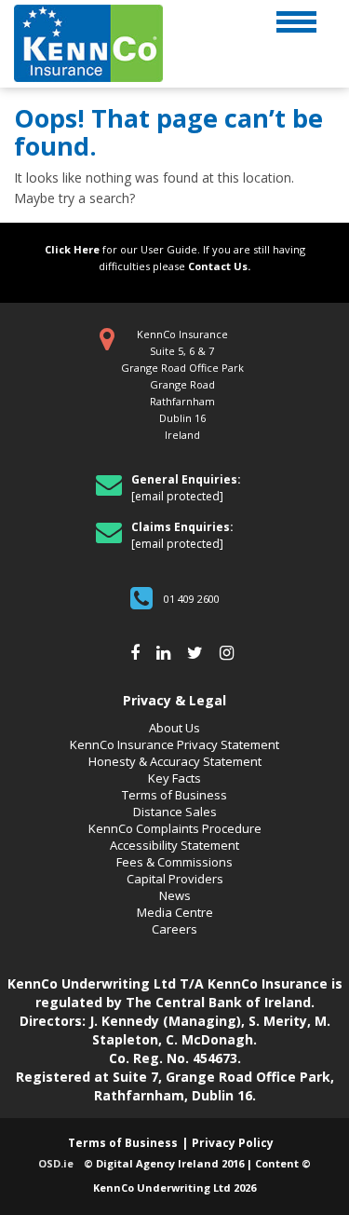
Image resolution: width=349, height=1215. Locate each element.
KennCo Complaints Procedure (175, 828)
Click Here (72, 249)
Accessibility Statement (174, 845)
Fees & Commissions (174, 861)
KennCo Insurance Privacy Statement (174, 744)
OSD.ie (56, 1163)
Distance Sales (175, 811)
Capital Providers (175, 878)
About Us (174, 727)
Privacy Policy (233, 1143)
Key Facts (174, 778)
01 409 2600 (192, 599)
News (175, 895)
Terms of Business (174, 794)
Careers (174, 929)
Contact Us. (219, 266)
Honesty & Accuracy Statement (175, 761)
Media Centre (175, 912)
